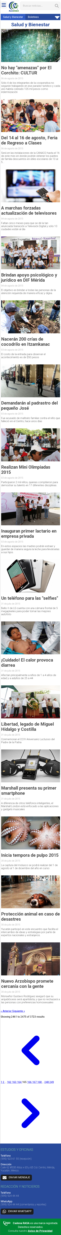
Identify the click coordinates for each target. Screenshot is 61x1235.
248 (46, 1082)
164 (19, 1082)
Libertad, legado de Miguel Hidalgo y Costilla (27, 727)
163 (14, 1082)
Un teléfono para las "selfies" (29, 598)
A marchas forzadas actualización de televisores (29, 210)
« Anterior (6, 1011)
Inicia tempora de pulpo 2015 (30, 855)
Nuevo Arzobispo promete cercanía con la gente (27, 984)
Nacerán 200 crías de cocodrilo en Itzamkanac (25, 342)
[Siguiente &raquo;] (31, 1142)
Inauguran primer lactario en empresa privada (28, 534)
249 (51, 1082)
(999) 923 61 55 (10, 1158)
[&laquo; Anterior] (31, 1079)
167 (34, 1082)
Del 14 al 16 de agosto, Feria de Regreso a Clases (29, 140)
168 (39, 1082)
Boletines (33, 17)
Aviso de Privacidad (40, 1230)
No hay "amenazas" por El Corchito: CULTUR (26, 70)
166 (29, 1082)
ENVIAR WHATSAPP (20, 1211)
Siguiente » (18, 1011)
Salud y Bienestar (13, 17)
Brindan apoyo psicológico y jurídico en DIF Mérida (29, 277)
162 (9, 1082)
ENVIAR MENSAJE (19, 1177)
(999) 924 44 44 (10, 1195)
